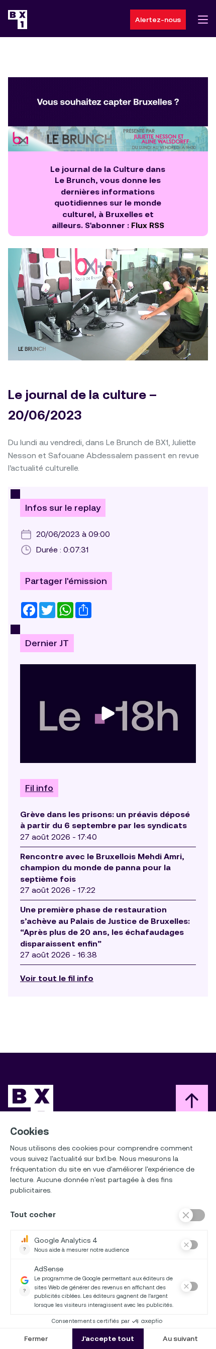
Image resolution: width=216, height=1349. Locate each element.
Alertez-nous (158, 20)
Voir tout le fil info (56, 978)
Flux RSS (147, 225)
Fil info (39, 788)
